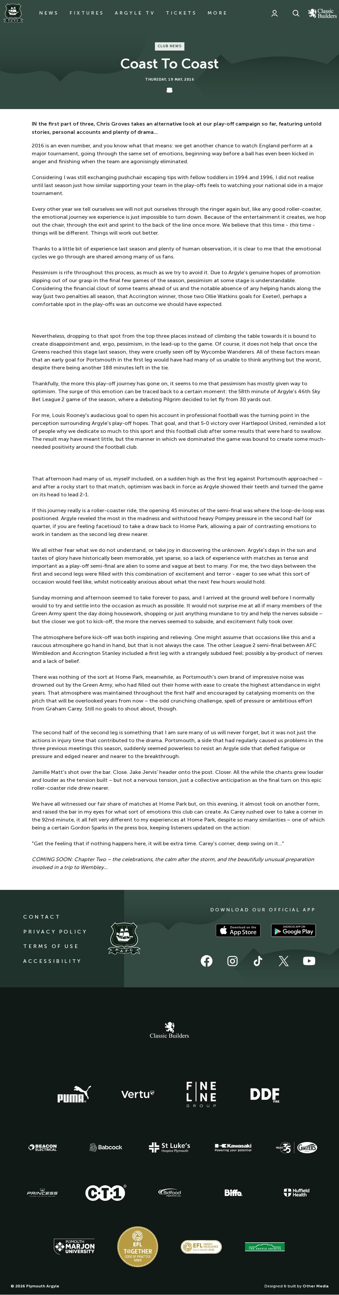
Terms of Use (51, 946)
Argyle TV (135, 13)
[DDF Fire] (264, 1094)
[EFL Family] (201, 1247)
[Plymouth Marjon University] (74, 1246)
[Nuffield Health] (296, 1192)
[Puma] (74, 1094)
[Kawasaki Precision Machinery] (233, 1147)
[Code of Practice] (137, 1246)
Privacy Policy (55, 932)
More (218, 13)
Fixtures (87, 13)
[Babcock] (105, 1147)
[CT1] (105, 1192)
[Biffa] (233, 1192)
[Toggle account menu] (274, 13)
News (49, 13)
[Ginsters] (296, 1147)
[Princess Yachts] (42, 1192)
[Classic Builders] (169, 1030)
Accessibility (52, 961)
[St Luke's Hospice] (169, 1147)
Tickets (181, 13)
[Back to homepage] (13, 13)
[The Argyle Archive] (264, 1247)
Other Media (315, 1286)
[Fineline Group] (201, 1094)
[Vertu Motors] (137, 1094)
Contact (42, 917)
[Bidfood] (169, 1192)
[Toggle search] (296, 13)
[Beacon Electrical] (42, 1147)
